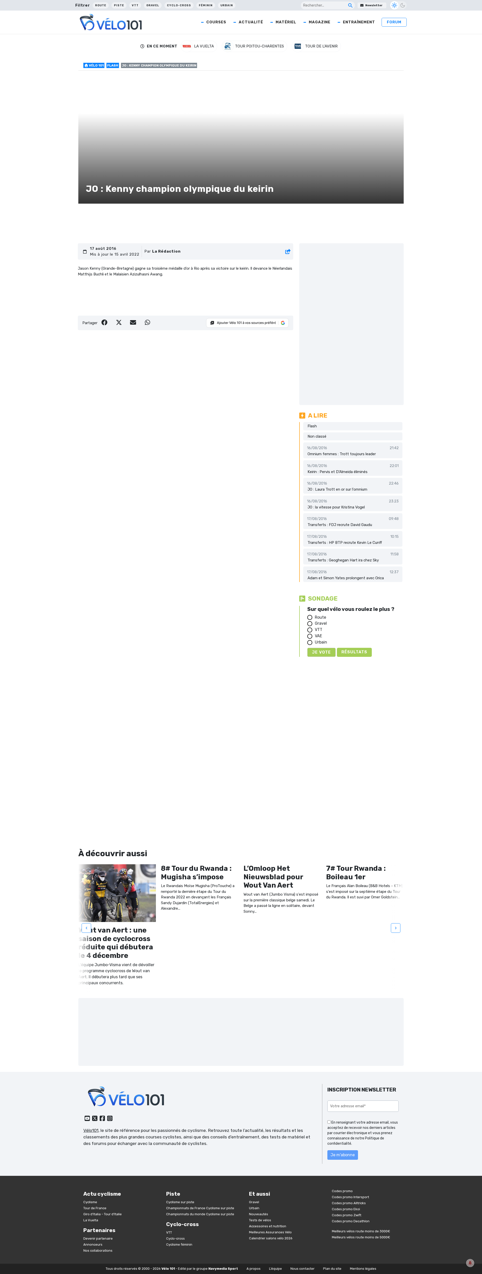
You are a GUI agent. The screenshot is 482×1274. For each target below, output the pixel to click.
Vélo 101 (96, 65)
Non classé (317, 436)
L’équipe (275, 1268)
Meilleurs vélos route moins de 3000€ (361, 1231)
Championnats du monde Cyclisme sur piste (200, 1214)
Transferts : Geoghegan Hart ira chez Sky (343, 560)
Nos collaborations (97, 1250)
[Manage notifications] (470, 1263)
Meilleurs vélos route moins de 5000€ (361, 1237)
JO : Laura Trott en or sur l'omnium (337, 489)
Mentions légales (363, 1268)
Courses (216, 22)
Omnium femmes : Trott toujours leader (342, 454)
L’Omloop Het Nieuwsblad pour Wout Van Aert (273, 876)
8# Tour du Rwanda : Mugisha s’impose (196, 872)
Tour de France (94, 1208)
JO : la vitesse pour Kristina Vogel (336, 507)
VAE (318, 635)
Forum (394, 22)
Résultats (354, 652)
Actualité (251, 22)
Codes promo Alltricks (349, 1203)
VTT (135, 5)
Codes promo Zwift (346, 1215)
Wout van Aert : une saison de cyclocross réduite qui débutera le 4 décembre (115, 943)
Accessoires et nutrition (267, 1226)
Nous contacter (302, 1268)
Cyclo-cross (179, 5)
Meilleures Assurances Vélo (270, 1232)
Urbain (226, 5)
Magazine (319, 22)
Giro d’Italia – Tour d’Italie (102, 1214)
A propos (254, 1268)
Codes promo (342, 1191)
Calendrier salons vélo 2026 (270, 1238)
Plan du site (332, 1268)
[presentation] (86, 928)
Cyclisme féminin (179, 1244)
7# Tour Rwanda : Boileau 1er (356, 872)
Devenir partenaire (98, 1238)
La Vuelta (90, 1220)
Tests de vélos (260, 1220)
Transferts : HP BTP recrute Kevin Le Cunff (345, 542)
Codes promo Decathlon (351, 1221)
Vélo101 (90, 1130)
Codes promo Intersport (350, 1197)
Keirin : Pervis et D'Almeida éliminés (338, 472)
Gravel (152, 5)
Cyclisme (90, 1202)
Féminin (206, 5)
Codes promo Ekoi (346, 1209)
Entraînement (359, 22)
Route (100, 5)
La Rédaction (166, 251)
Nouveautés (258, 1214)
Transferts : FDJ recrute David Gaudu (340, 525)
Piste (119, 5)
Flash (112, 65)
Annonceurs (92, 1244)
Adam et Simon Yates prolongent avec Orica (346, 578)
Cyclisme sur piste (180, 1202)
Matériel (286, 22)
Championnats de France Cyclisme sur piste (200, 1208)
